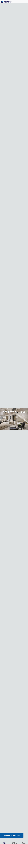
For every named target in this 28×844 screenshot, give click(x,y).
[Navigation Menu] (26, 1)
